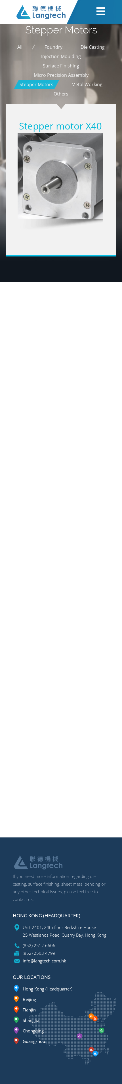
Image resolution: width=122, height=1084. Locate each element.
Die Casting (93, 47)
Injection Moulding (61, 56)
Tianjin (29, 1010)
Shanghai (32, 1020)
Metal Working (86, 84)
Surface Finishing (61, 66)
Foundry (53, 47)
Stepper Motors (36, 84)
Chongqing (33, 1031)
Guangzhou (34, 1041)
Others (61, 94)
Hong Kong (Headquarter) (47, 989)
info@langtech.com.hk (44, 961)
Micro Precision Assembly (61, 75)
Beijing (29, 999)
